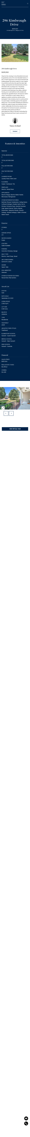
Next (11, 413)
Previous (6, 413)
